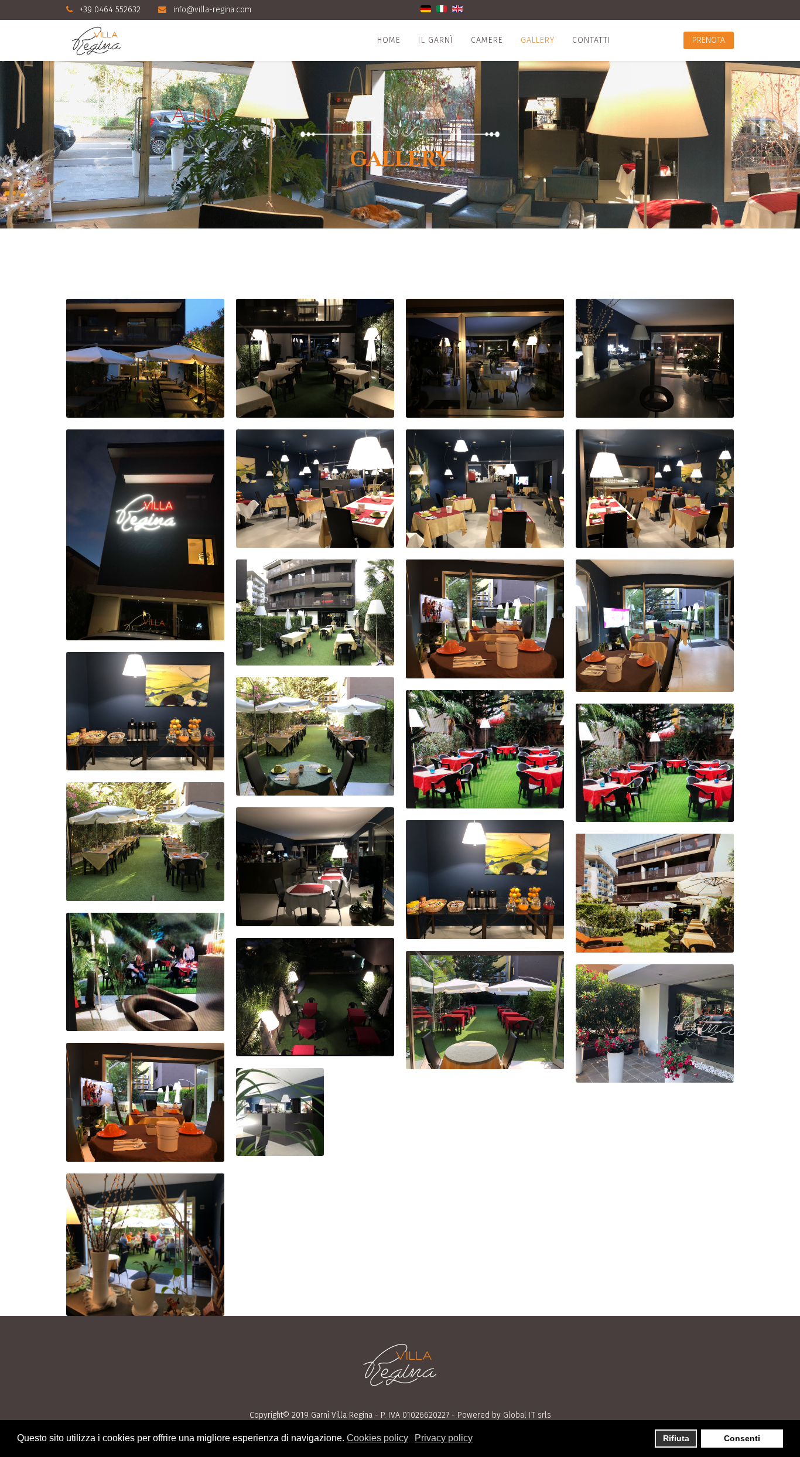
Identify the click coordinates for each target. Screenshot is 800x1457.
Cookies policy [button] (377, 1438)
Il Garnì (435, 40)
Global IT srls (527, 1415)
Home (389, 40)
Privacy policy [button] (444, 1438)
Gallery (538, 40)
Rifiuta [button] (676, 1438)
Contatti (591, 40)
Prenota (708, 40)
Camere (487, 40)
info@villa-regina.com (212, 10)
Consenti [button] (742, 1438)
